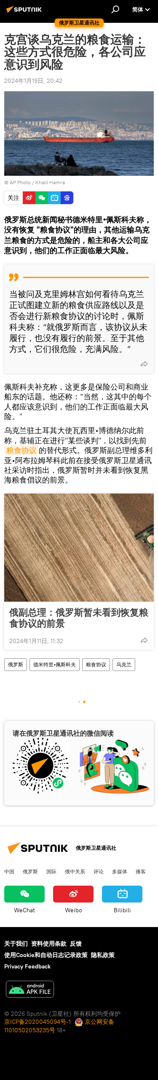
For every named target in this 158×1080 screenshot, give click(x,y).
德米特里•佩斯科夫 (54, 664)
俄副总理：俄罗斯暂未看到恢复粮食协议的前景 (78, 618)
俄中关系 (75, 871)
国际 (51, 871)
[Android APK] (30, 990)
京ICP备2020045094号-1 (37, 1021)
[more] (144, 363)
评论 (99, 871)
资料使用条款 (49, 943)
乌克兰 (123, 664)
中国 (9, 871)
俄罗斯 (15, 664)
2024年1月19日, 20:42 (33, 81)
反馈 (76, 943)
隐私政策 (103, 955)
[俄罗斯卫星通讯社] (25, 12)
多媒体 (119, 871)
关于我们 (16, 943)
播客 (141, 871)
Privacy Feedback (27, 966)
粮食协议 (21, 450)
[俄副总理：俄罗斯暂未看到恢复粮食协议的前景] (79, 548)
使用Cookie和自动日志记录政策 (46, 955)
